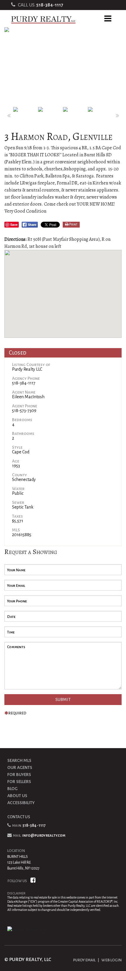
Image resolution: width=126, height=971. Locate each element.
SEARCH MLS (19, 760)
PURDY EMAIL (84, 960)
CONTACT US (18, 817)
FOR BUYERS (19, 774)
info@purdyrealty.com (43, 835)
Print (73, 224)
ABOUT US (17, 795)
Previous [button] (9, 115)
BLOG (12, 788)
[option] (63, 67)
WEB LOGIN (111, 960)
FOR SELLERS (19, 781)
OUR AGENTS (19, 767)
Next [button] (117, 115)
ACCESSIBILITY (21, 802)
